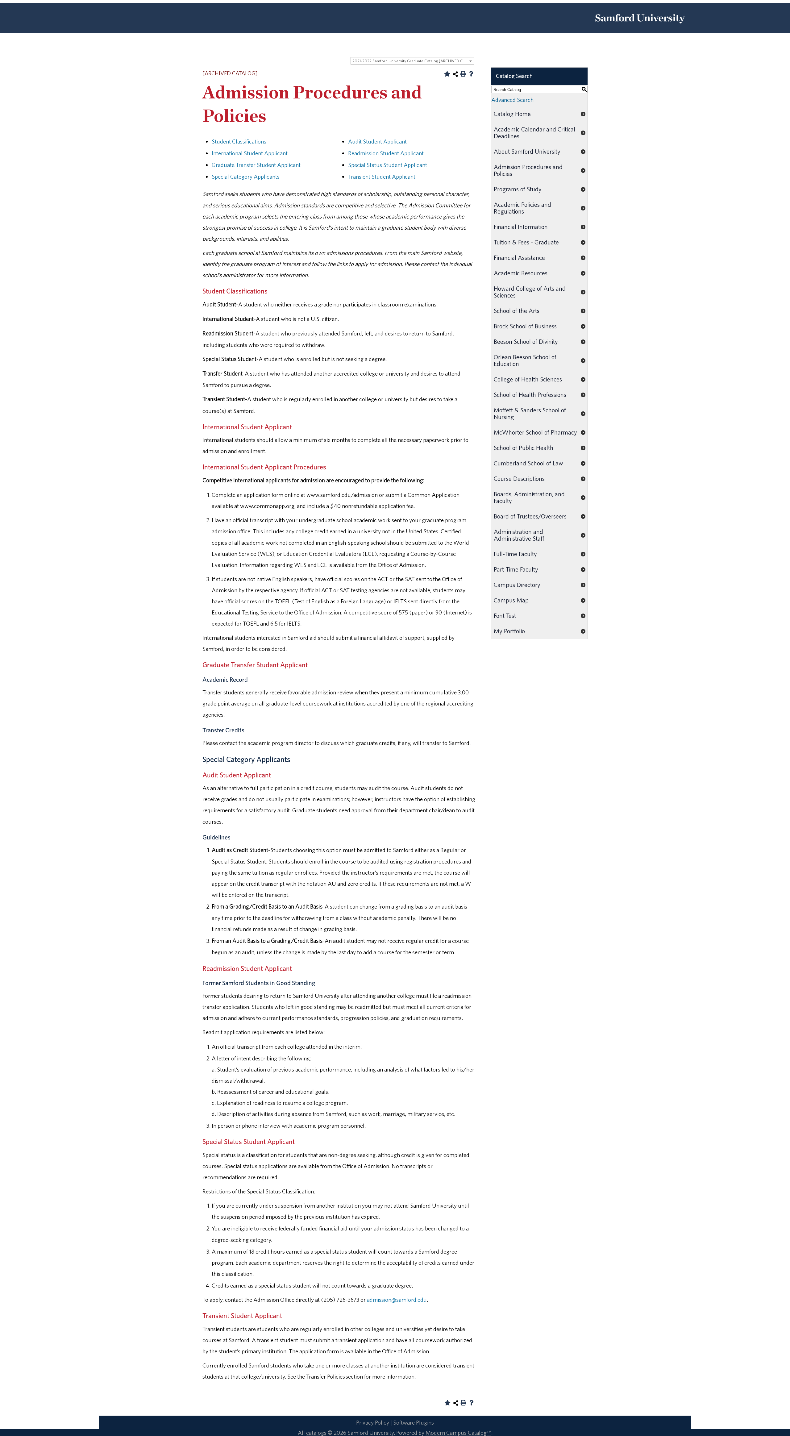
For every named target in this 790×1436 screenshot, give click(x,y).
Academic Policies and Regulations (522, 208)
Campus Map (511, 600)
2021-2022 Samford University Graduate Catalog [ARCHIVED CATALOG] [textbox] (413, 61)
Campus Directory (517, 584)
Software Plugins (413, 1422)
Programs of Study (518, 189)
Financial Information (521, 226)
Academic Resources (520, 273)
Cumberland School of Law (528, 463)
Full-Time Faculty (515, 553)
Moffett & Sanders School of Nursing (530, 413)
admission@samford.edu (397, 1299)
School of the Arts (516, 310)
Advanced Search (512, 99)
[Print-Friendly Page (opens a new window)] (463, 74)
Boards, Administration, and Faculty (529, 497)
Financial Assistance (519, 257)
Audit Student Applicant (377, 141)
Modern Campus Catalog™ (458, 1432)
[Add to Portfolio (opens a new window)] (447, 74)
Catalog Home (512, 113)
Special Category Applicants (246, 176)
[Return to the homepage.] (640, 25)
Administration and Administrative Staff (519, 535)
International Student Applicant (250, 153)
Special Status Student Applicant (387, 164)
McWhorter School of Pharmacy (535, 432)
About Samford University (527, 151)
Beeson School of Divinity (526, 341)
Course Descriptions (519, 478)
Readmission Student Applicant (386, 153)
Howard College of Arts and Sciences (530, 292)
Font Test (505, 615)
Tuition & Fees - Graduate (526, 242)
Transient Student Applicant (381, 176)
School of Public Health (523, 447)
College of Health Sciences (528, 379)
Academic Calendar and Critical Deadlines (534, 132)
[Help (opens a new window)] (471, 74)
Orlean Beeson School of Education (525, 360)
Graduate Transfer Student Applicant (256, 164)
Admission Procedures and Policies (528, 170)
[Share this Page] (455, 74)
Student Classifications (239, 141)
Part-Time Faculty (516, 569)
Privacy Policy (372, 1422)
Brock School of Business (525, 326)
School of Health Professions (530, 394)
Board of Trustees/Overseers (530, 516)
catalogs (316, 1432)
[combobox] (412, 61)
